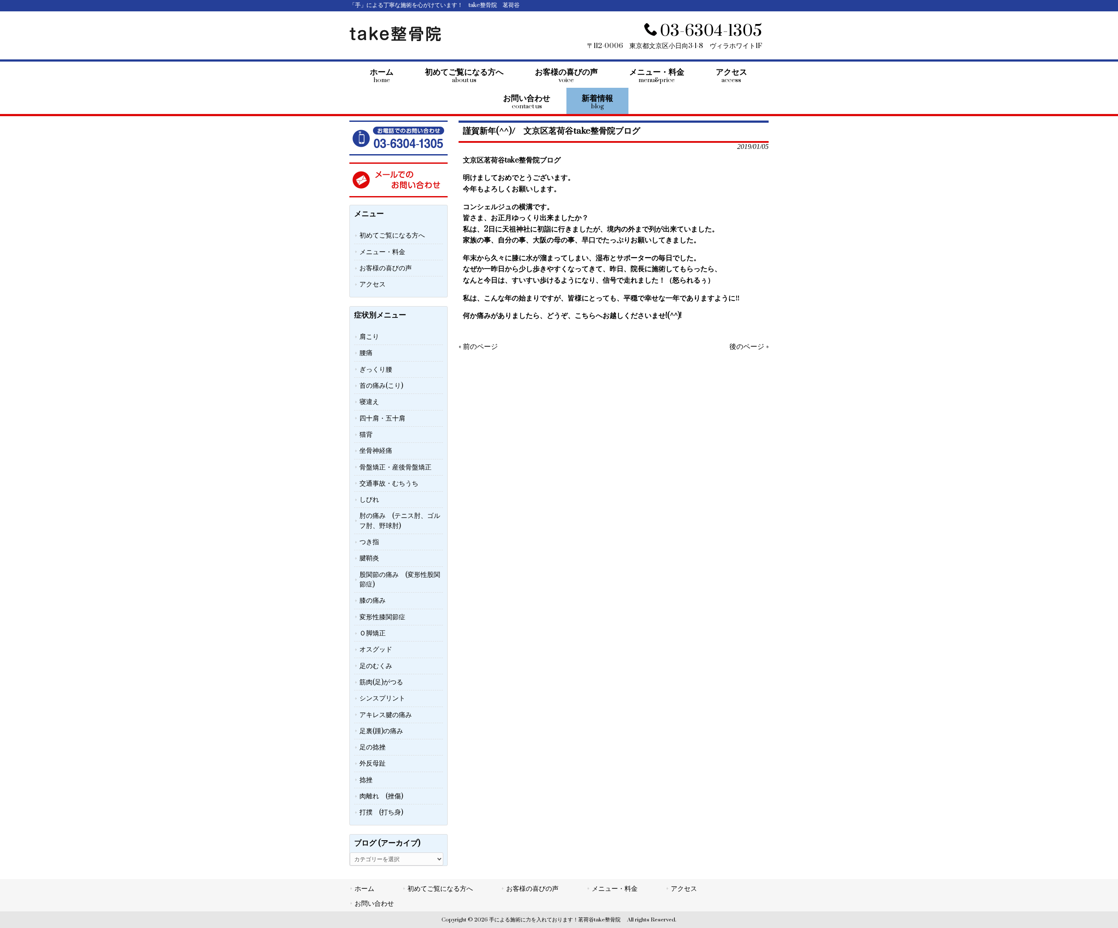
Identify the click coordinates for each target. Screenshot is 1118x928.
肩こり (369, 336)
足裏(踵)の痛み (381, 731)
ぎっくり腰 (375, 369)
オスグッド (375, 649)
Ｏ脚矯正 (372, 633)
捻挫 (366, 780)
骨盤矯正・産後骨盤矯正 (395, 467)
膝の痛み (372, 600)
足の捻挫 (372, 747)
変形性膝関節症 (382, 617)
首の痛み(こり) (381, 385)
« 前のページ (478, 347)
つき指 (369, 542)
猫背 (366, 434)
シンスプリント (382, 698)
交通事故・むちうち (388, 483)
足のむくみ (375, 666)
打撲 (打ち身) (381, 812)
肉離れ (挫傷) (381, 796)
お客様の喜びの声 (385, 268)
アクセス (372, 284)
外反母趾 (372, 763)
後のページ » (749, 347)
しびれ (369, 499)
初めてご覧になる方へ (392, 235)
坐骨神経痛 (375, 450)
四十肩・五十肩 (382, 418)
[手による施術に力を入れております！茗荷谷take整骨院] (395, 39)
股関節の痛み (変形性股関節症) (399, 579)
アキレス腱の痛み (385, 715)
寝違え (369, 401)
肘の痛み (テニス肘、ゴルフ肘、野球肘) (399, 520)
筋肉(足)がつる (381, 682)
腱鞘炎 (369, 558)
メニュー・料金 (382, 252)
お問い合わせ (374, 903)
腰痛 (366, 352)
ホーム (364, 888)
